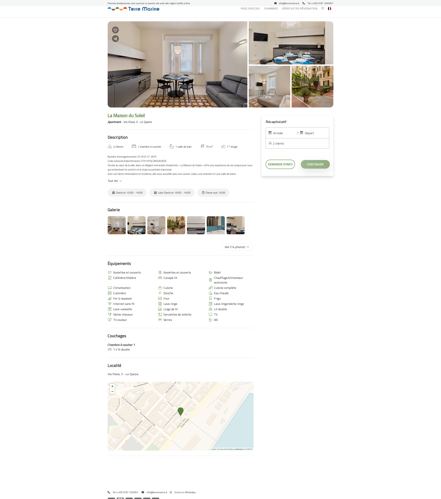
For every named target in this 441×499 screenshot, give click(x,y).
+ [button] (112, 386)
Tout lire (113, 181)
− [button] (112, 391)
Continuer (315, 164)
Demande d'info (280, 164)
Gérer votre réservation (299, 8)
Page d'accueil (250, 8)
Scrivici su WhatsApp (185, 492)
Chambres (271, 8)
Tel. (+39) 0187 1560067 (320, 3)
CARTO (249, 449)
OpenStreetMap (226, 449)
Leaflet (213, 449)
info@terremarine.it (289, 3)
